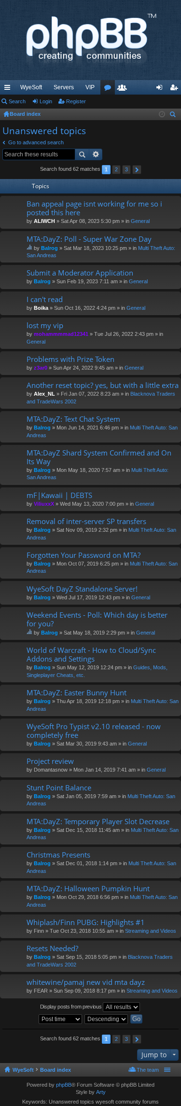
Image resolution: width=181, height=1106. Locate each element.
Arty (101, 1092)
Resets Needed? (52, 948)
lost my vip (45, 325)
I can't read (45, 299)
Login (46, 101)
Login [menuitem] (161, 89)
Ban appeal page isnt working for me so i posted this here (94, 208)
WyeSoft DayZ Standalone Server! (82, 589)
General (140, 221)
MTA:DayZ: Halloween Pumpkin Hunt (88, 888)
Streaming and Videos (150, 931)
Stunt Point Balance (59, 787)
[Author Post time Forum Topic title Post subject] (61, 1019)
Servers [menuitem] (64, 87)
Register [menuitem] (175, 89)
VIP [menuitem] (90, 87)
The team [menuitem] (148, 1070)
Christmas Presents (58, 854)
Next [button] (136, 169)
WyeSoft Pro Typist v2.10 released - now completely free (94, 731)
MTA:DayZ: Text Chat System (73, 419)
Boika (41, 308)
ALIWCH (44, 221)
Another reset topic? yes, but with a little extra (103, 385)
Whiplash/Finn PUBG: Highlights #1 (86, 922)
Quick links (9, 89)
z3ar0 (40, 368)
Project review (50, 761)
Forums (109, 89)
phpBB (63, 1085)
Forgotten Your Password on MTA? (83, 555)
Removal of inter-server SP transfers (86, 521)
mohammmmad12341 (61, 334)
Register (76, 101)
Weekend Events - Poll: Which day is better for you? (97, 619)
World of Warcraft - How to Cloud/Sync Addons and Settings (91, 655)
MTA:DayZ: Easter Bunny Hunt (76, 692)
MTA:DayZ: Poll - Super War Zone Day (89, 239)
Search (17, 101)
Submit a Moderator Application (80, 272)
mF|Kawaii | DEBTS (59, 495)
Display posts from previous (71, 1006)
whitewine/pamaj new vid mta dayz (86, 982)
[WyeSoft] (90, 40)
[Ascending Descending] (106, 1019)
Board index (55, 1070)
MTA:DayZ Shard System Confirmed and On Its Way (99, 457)
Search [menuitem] (174, 115)
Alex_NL (44, 394)
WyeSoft (31, 87)
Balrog (49, 248)
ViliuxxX (44, 504)
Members (124, 89)
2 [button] (116, 169)
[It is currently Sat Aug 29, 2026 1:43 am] (162, 114)
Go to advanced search (36, 142)
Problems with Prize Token (70, 359)
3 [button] (126, 169)
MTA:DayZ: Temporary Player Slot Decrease (98, 821)
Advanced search (95, 154)
